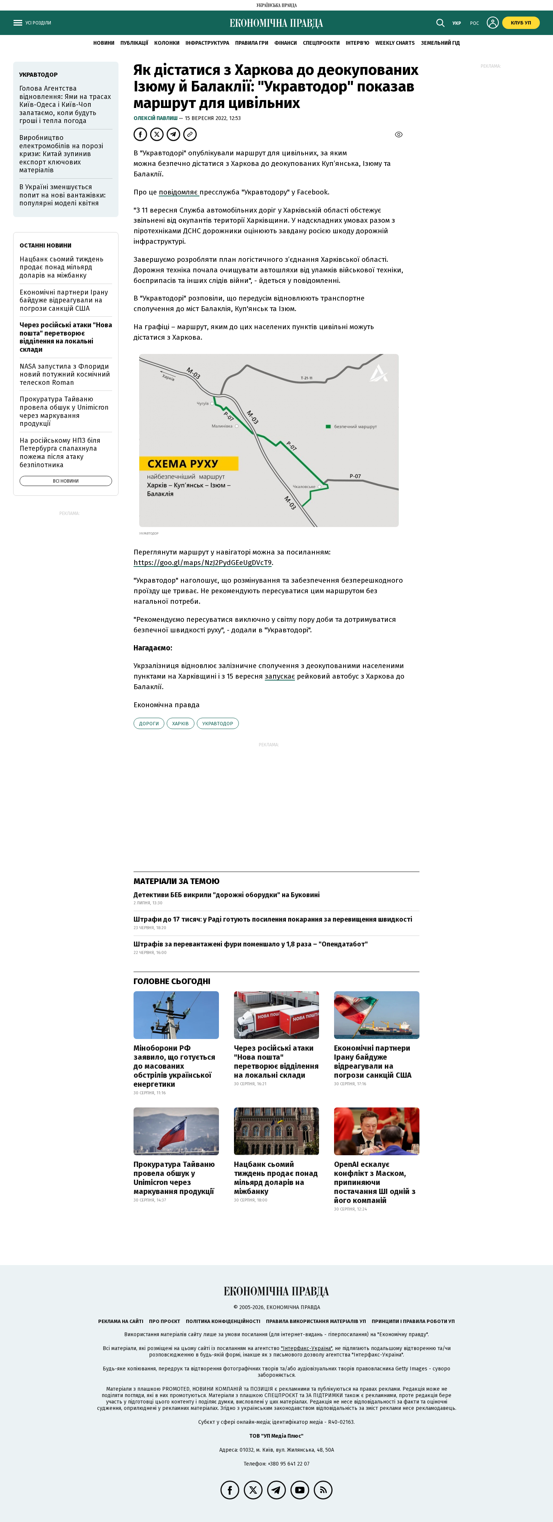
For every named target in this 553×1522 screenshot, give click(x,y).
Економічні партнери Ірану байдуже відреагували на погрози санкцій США (373, 1062)
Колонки (166, 43)
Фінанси (285, 43)
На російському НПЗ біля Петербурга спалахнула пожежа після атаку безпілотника (60, 452)
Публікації (134, 43)
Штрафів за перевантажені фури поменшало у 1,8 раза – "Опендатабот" (251, 944)
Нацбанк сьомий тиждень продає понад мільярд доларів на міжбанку (276, 1178)
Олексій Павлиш (156, 118)
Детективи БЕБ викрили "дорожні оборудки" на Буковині (227, 895)
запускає (280, 676)
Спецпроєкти (321, 43)
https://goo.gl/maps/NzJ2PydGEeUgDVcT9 (203, 562)
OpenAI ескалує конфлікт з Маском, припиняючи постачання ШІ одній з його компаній (375, 1182)
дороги (149, 723)
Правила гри (251, 43)
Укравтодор (217, 723)
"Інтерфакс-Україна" (306, 1348)
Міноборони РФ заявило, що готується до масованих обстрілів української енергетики (174, 1066)
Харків (180, 723)
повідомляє (179, 192)
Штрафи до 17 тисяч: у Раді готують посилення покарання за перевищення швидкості (273, 919)
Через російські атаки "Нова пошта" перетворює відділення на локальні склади (276, 1062)
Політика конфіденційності (223, 1321)
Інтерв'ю (357, 43)
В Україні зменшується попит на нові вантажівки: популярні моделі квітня (62, 195)
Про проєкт (164, 1321)
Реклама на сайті (120, 1321)
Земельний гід (440, 43)
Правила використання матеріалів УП (316, 1321)
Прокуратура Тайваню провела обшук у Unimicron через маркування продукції (174, 1178)
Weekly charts (395, 43)
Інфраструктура (207, 43)
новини (103, 43)
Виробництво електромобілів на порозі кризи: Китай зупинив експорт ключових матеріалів (61, 154)
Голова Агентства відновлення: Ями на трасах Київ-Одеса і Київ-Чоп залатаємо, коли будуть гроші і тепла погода (65, 104)
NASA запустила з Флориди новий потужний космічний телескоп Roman (65, 374)
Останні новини (45, 245)
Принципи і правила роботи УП (413, 1321)
